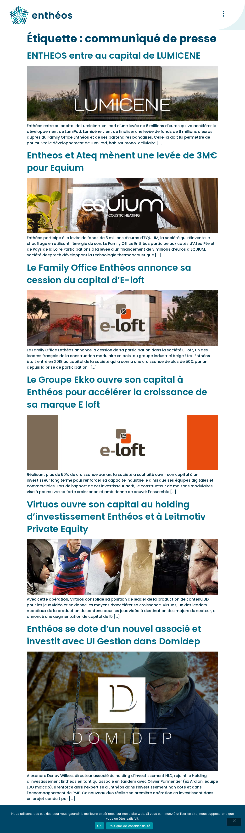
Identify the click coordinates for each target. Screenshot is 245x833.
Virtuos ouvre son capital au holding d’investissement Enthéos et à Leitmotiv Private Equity (116, 516)
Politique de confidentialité (129, 826)
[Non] (234, 822)
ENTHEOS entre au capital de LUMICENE (113, 55)
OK (99, 826)
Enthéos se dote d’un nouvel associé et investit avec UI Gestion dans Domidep (114, 635)
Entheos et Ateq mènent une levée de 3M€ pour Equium (122, 161)
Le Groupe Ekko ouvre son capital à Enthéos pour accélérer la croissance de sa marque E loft (117, 392)
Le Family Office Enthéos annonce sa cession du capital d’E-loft (109, 273)
